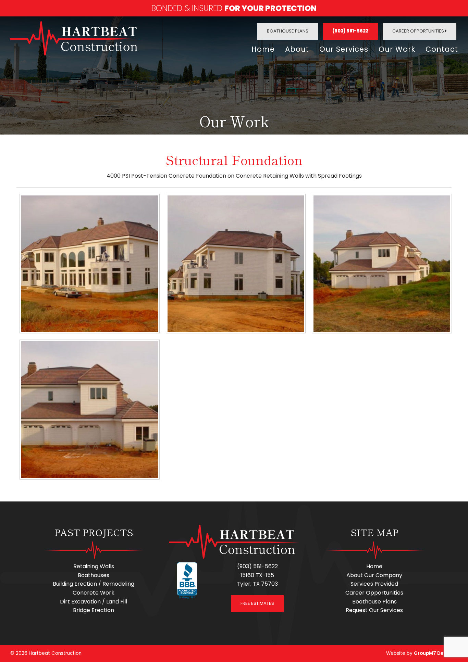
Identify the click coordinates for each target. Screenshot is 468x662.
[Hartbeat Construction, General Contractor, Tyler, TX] (187, 581)
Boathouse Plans (287, 31)
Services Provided (374, 584)
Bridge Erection (93, 610)
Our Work (397, 49)
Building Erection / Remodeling (93, 584)
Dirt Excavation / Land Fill (93, 602)
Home (263, 49)
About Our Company (374, 575)
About (297, 49)
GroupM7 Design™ (436, 653)
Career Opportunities (418, 31)
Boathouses (93, 575)
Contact (442, 49)
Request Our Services (374, 610)
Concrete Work (93, 593)
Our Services (343, 49)
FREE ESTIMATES (257, 603)
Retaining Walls (93, 566)
